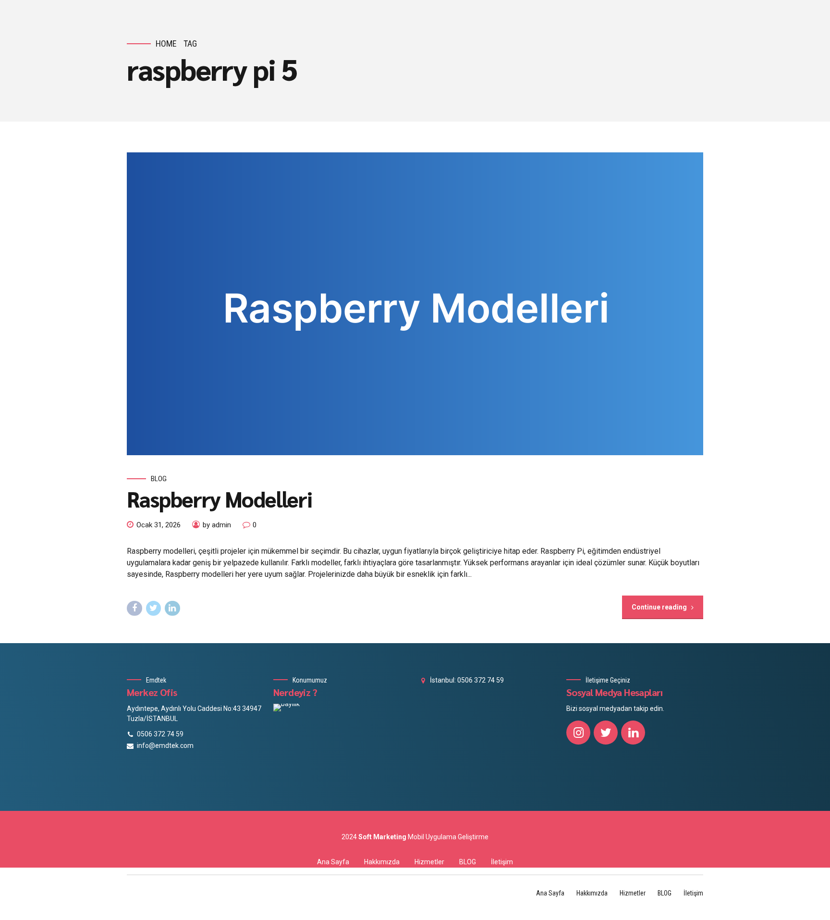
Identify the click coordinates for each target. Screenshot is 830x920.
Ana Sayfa (333, 862)
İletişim (502, 862)
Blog (159, 478)
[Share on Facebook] (134, 608)
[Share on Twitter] (153, 608)
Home (166, 43)
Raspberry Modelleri (219, 498)
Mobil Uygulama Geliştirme (448, 837)
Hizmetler (429, 862)
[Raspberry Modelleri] (415, 303)
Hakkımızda (382, 862)
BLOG (467, 862)
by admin (217, 525)
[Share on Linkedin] (172, 608)
